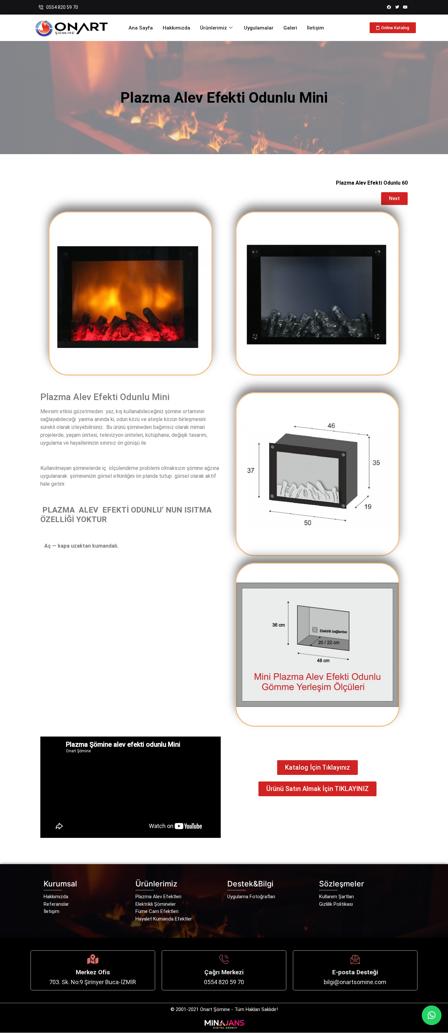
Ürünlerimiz (213, 28)
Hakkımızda (176, 28)
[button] (431, 1015)
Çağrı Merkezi (224, 972)
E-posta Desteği (355, 972)
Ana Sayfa (141, 28)
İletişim (315, 28)
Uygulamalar (259, 28)
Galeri (290, 28)
